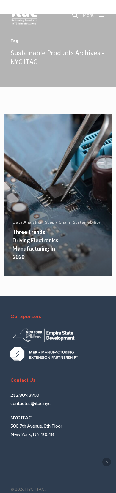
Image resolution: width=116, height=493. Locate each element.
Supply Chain (57, 222)
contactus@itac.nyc (30, 403)
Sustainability (86, 222)
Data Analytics (27, 222)
